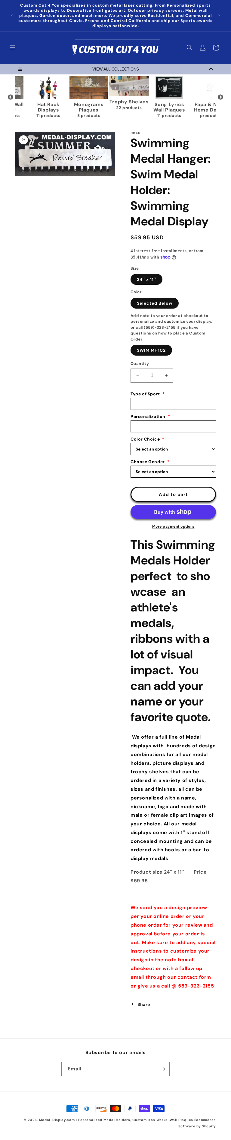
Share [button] (143, 1004)
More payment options (173, 526)
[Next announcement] (219, 15)
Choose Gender (150, 461)
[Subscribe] (162, 1069)
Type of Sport (148, 394)
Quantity (140, 363)
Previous (11, 97)
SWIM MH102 (151, 350)
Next (220, 97)
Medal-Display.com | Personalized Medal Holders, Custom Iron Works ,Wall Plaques (116, 1120)
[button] (12, 47)
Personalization (150, 416)
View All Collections (115, 69)
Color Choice (148, 439)
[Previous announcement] (11, 15)
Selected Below (154, 303)
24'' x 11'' (146, 279)
